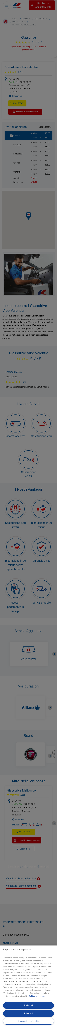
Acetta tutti (28, 1005)
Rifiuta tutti (28, 1013)
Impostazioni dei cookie (28, 1021)
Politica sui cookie (37, 996)
